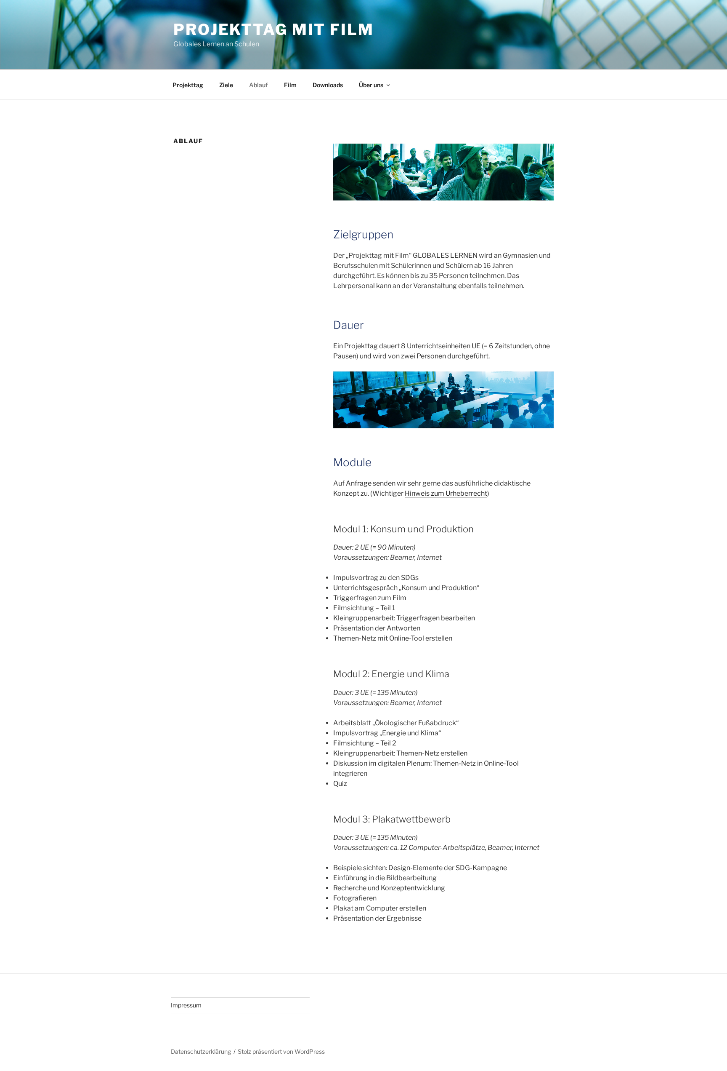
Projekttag (187, 84)
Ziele (226, 84)
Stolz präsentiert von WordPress (281, 1051)
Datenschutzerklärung (201, 1051)
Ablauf (258, 84)
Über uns (371, 84)
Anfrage (358, 483)
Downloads (328, 84)
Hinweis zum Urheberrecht (446, 493)
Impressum (186, 1005)
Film (290, 84)
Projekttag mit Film (273, 29)
